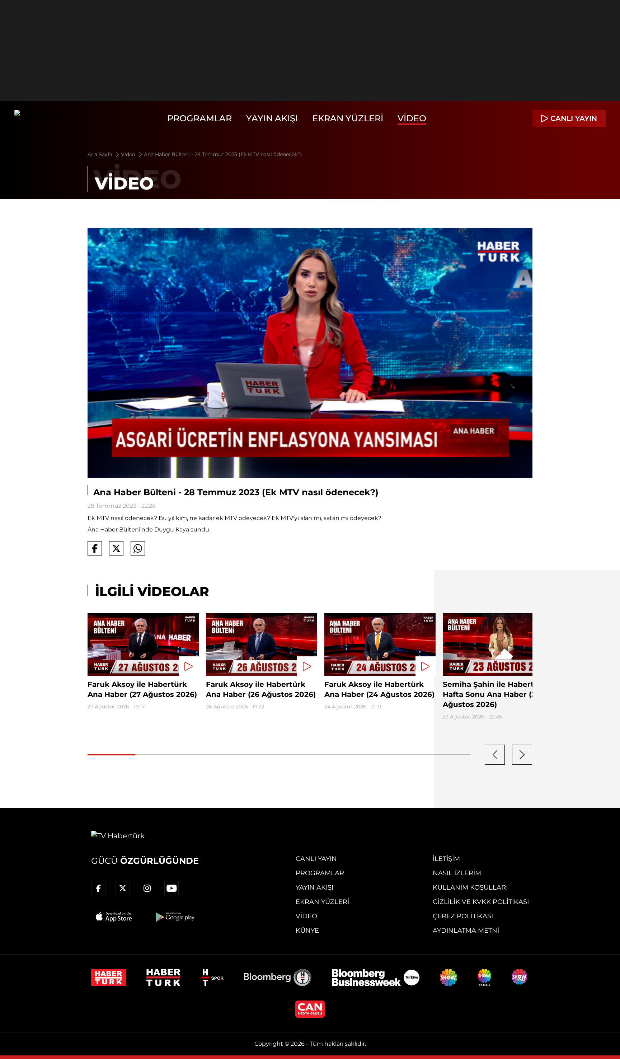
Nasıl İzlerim (457, 873)
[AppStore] (114, 917)
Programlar (199, 118)
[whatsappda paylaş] (138, 548)
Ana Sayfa (101, 154)
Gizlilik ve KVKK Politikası (481, 902)
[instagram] (147, 888)
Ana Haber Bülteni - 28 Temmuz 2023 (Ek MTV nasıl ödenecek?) (223, 154)
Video (412, 118)
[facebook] (98, 888)
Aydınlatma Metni (466, 930)
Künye (307, 930)
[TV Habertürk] (41, 118)
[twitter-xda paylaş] (116, 548)
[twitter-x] (123, 888)
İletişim (446, 859)
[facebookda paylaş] (95, 548)
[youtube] (171, 888)
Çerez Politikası (463, 916)
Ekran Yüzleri (347, 118)
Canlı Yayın (316, 859)
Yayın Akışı (272, 118)
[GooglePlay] (174, 917)
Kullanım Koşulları (470, 887)
